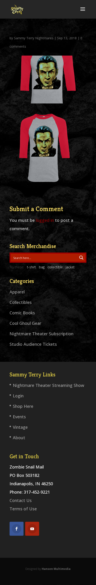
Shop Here (23, 406)
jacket (70, 267)
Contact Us (21, 500)
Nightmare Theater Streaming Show (48, 385)
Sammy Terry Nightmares (33, 38)
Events (19, 416)
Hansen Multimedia (56, 569)
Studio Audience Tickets (33, 344)
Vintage (20, 427)
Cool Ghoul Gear (25, 323)
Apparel (17, 292)
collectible (55, 267)
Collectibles (21, 302)
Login (18, 396)
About (19, 437)
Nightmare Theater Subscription (41, 333)
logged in (45, 220)
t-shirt (31, 267)
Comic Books (22, 313)
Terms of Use (23, 509)
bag (42, 267)
